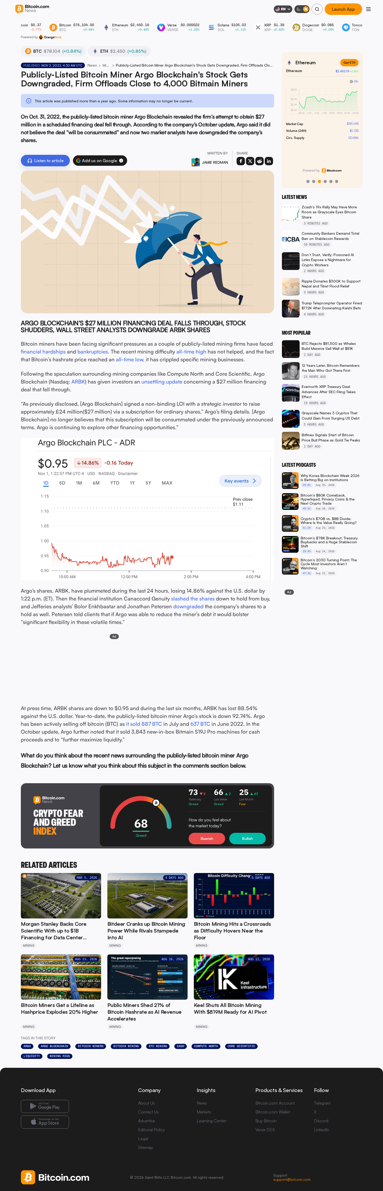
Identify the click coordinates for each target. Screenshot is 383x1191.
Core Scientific (241, 1046)
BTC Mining (158, 1046)
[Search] (317, 9)
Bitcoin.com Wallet (272, 1112)
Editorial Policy (151, 1129)
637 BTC (200, 724)
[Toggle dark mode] (302, 9)
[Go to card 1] (308, 181)
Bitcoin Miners (90, 1046)
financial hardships (43, 351)
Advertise (146, 1120)
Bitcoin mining (126, 1046)
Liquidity (31, 1056)
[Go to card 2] (313, 181)
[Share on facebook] (241, 161)
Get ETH (349, 62)
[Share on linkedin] (269, 161)
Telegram (322, 1103)
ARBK (78, 381)
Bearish (207, 838)
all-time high (191, 351)
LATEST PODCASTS (299, 465)
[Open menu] (368, 9)
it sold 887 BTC (144, 724)
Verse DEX (265, 1129)
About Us (146, 1103)
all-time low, (130, 359)
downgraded (188, 606)
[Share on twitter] (250, 161)
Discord (321, 1120)
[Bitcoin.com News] (32, 9)
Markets (204, 1112)
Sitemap (145, 1147)
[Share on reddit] (259, 161)
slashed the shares (193, 598)
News (92, 65)
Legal (143, 1138)
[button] (121, 160)
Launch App (343, 9)
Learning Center (211, 1120)
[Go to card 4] (325, 181)
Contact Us (148, 1112)
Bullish (247, 838)
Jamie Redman (215, 162)
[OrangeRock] (50, 37)
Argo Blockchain (54, 1046)
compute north (206, 1046)
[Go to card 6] (336, 181)
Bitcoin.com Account (275, 1103)
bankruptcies (92, 351)
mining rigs (60, 1056)
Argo (27, 1046)
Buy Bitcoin (266, 1120)
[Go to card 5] (330, 181)
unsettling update (161, 381)
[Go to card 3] (319, 181)
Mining (106, 65)
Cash (180, 1046)
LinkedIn (321, 1129)
